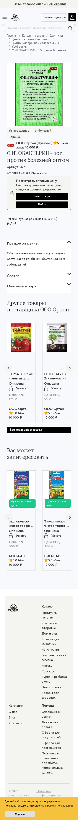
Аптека (47, 665)
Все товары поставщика (26, 430)
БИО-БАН (17, 556)
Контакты (15, 723)
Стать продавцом (54, 17)
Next (69, 368)
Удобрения (19, 46)
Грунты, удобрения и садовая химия (36, 43)
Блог (12, 717)
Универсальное (19, 130)
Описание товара (21, 286)
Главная (12, 35)
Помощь (48, 705)
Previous (8, 368)
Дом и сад (56, 35)
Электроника (51, 687)
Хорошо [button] (20, 814)
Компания (15, 705)
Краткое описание (22, 243)
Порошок (15, 137)
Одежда (48, 671)
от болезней (42, 130)
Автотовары (51, 649)
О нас (12, 712)
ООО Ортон (18, 409)
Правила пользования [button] (59, 805)
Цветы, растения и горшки (29, 39)
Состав (13, 275)
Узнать (21, 388)
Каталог (48, 606)
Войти (42, 204)
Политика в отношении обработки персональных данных (52, 763)
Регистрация (56, 4)
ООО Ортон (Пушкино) (34, 143)
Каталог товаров (33, 35)
